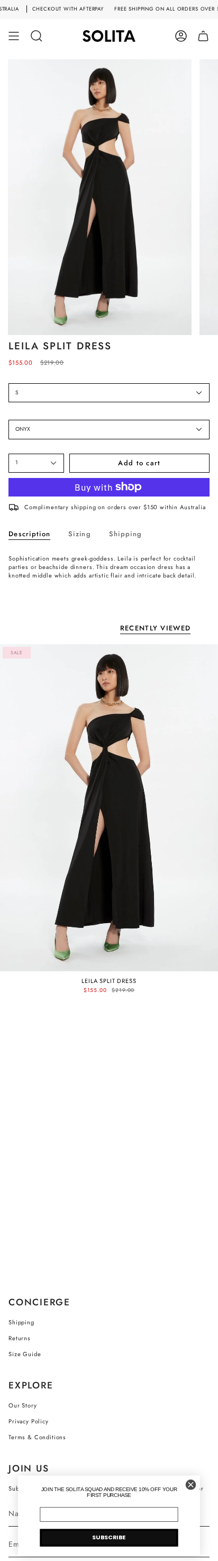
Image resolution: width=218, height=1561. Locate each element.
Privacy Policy (28, 1421)
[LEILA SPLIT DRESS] (109, 807)
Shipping (21, 1322)
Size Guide (24, 1354)
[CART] (203, 36)
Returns (19, 1338)
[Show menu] (13, 36)
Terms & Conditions (37, 1437)
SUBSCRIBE (108, 1537)
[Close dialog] (190, 1485)
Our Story (22, 1405)
